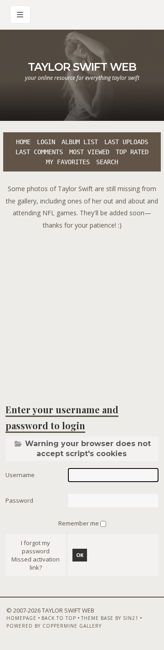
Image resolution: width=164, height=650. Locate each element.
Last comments (39, 152)
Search (107, 162)
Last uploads (126, 142)
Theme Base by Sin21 (109, 618)
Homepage (21, 618)
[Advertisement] (82, 313)
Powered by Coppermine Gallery (54, 626)
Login (46, 142)
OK (79, 554)
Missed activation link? (35, 563)
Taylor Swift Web (82, 66)
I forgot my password (35, 547)
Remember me (79, 523)
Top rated (132, 152)
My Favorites (68, 162)
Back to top (58, 618)
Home (23, 142)
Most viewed (89, 152)
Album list (80, 142)
